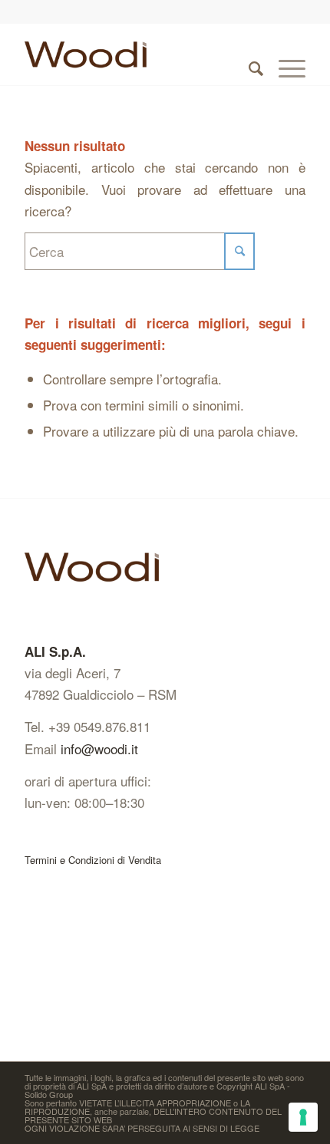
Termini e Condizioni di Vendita (93, 859)
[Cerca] (248, 54)
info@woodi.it (99, 748)
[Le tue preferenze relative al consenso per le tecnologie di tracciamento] (303, 1117)
